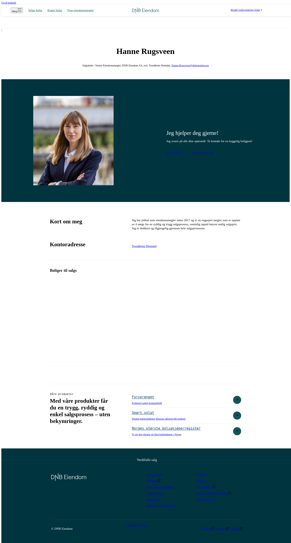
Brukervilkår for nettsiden (212, 493)
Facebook (206, 528)
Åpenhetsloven (206, 499)
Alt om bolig (155, 474)
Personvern (141, 525)
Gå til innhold (8, 2)
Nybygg (201, 474)
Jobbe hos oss (155, 493)
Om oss (201, 480)
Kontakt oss (154, 499)
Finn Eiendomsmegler (160, 487)
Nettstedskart (205, 487)
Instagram (221, 528)
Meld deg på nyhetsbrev (161, 505)
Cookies (130, 525)
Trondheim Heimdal (144, 246)
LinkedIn (235, 528)
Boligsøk (152, 480)
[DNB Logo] (145, 10)
